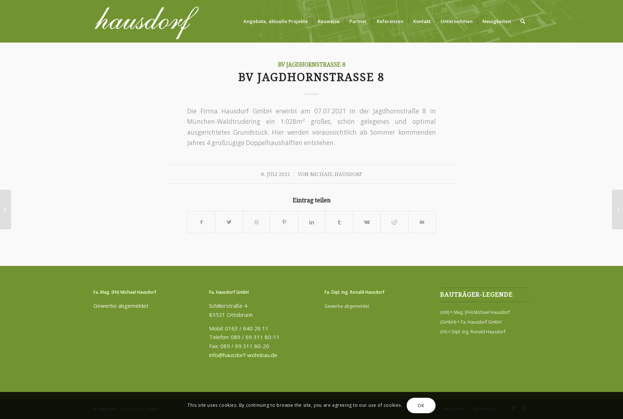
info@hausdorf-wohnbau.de (243, 355)
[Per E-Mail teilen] (422, 222)
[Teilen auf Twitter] (228, 222)
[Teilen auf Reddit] (394, 222)
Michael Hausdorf (336, 174)
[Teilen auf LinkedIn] (311, 222)
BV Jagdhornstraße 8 (311, 65)
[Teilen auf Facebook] (201, 222)
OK (420, 405)
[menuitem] (276, 21)
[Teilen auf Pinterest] (283, 222)
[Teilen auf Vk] (366, 222)
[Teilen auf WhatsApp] (256, 222)
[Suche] (523, 21)
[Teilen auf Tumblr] (339, 222)
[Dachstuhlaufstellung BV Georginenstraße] (5, 209)
